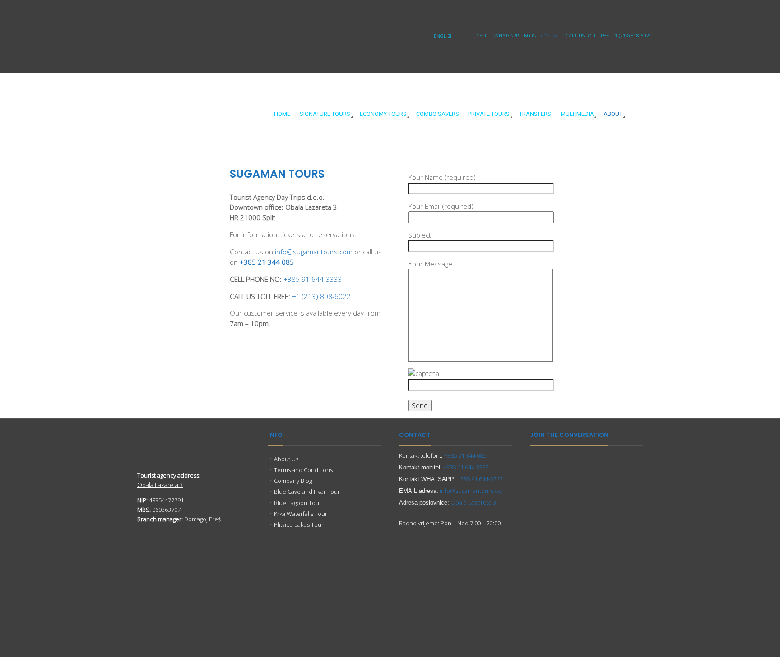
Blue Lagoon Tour (297, 503)
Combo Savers (437, 113)
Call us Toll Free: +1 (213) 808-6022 (609, 35)
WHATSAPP (506, 35)
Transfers (535, 113)
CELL (482, 35)
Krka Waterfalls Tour (300, 514)
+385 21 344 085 (267, 261)
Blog (530, 35)
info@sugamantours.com (314, 251)
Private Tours (489, 113)
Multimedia (577, 113)
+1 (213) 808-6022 (321, 296)
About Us (286, 459)
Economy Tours (383, 113)
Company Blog (293, 481)
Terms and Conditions (303, 470)
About (613, 113)
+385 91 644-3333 (312, 279)
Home (282, 113)
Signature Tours (325, 113)
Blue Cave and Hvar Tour (307, 491)
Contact (551, 35)
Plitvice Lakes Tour (299, 524)
